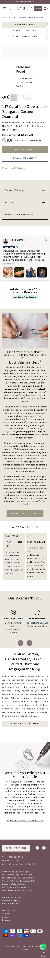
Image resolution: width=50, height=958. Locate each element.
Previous (20, 643)
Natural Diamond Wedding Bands (17, 890)
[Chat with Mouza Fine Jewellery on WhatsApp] (43, 946)
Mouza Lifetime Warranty (19, 214)
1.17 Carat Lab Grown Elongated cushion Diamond (27, 18)
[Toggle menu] (4, 8)
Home (4, 18)
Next (29, 643)
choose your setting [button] (25, 31)
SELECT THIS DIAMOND (25, 149)
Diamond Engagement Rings (15, 871)
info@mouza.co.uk (10, 860)
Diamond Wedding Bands (13, 884)
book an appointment (25, 158)
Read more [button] (25, 264)
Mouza (16, 946)
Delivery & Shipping (11, 900)
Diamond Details (14, 168)
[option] (25, 68)
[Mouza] (25, 8)
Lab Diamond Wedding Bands (15, 887)
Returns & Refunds (11, 903)
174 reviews (30, 292)
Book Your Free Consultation (25, 820)
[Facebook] (37, 848)
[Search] (11, 8)
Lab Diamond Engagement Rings (17, 874)
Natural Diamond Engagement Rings (18, 878)
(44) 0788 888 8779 (13, 857)
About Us (6, 914)
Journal (5, 917)
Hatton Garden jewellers (23, 395)
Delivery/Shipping (14, 190)
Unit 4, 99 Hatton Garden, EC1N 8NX (19, 864)
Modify (44, 106)
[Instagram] (44, 848)
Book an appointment (12, 897)
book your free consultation (25, 513)
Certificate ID (28, 140)
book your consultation (25, 724)
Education (6, 920)
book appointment (16, 848)
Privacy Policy (8, 911)
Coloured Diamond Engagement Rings (20, 881)
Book (38, 8)
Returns (9, 202)
